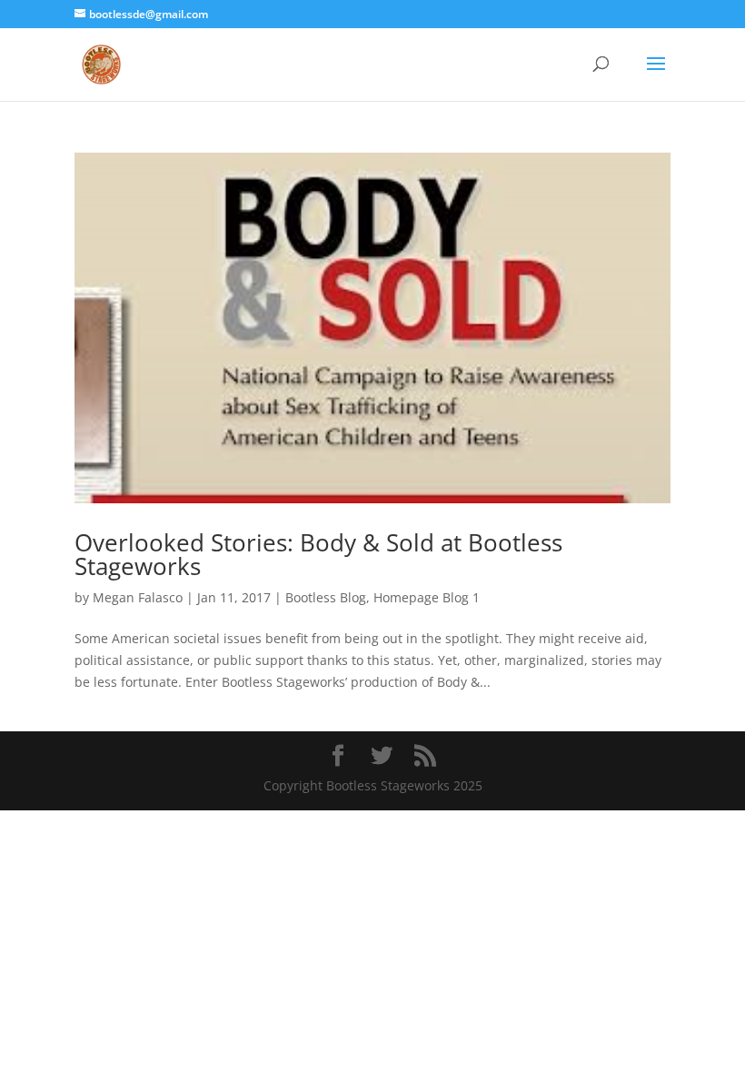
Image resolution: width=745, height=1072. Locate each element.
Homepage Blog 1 (426, 597)
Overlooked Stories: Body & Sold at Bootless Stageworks (318, 554)
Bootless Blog (325, 597)
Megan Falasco (138, 597)
